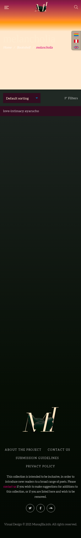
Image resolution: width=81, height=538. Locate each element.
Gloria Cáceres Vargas (42, 377)
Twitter (30, 508)
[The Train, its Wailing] (40, 310)
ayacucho (32, 111)
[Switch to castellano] (76, 41)
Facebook (40, 508)
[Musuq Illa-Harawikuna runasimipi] (41, 7)
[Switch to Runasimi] (76, 34)
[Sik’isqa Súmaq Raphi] (40, 178)
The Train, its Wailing (40, 370)
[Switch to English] (76, 47)
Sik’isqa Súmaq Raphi (40, 239)
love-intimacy (13, 111)
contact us (9, 486)
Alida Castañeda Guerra (42, 245)
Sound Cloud (51, 508)
